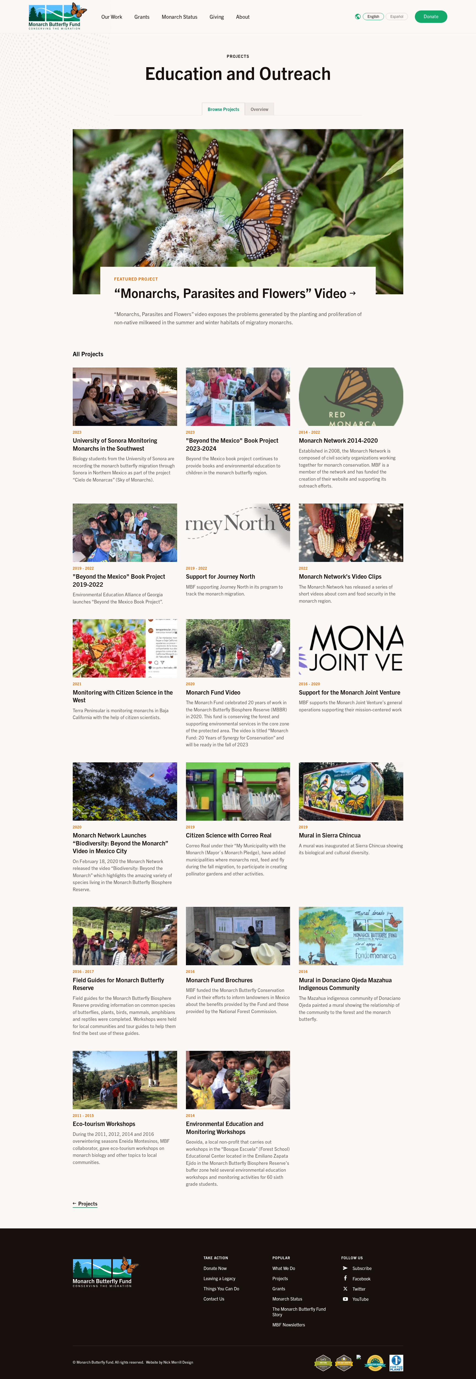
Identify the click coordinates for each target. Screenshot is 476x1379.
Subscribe (361, 1268)
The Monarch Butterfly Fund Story (299, 1311)
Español (396, 16)
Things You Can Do (221, 1288)
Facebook (360, 1278)
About (243, 16)
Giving (217, 16)
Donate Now (215, 1268)
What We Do (283, 1268)
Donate (431, 16)
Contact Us (214, 1298)
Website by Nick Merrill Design (169, 1362)
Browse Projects (223, 109)
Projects (88, 1203)
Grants (142, 16)
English (373, 16)
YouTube (360, 1299)
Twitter (358, 1288)
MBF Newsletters (288, 1324)
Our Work (111, 16)
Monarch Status (180, 16)
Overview (259, 109)
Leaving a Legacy (219, 1278)
